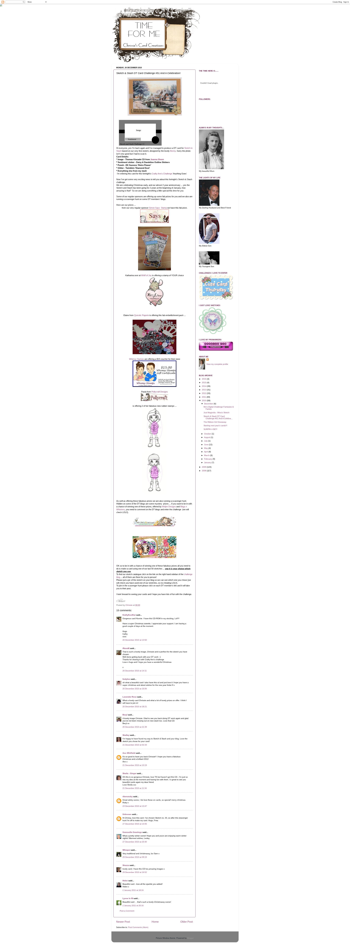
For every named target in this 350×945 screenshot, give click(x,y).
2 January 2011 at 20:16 (133, 906)
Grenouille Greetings (132, 832)
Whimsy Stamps (136, 359)
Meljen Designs (169, 507)
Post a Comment (127, 911)
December (209, 404)
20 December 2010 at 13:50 (134, 640)
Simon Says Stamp (157, 208)
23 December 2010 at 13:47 (134, 806)
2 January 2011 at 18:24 (133, 890)
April (206, 452)
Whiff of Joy (146, 275)
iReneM (125, 648)
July (206, 441)
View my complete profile (217, 364)
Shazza (125, 865)
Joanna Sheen (157, 159)
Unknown (126, 814)
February (208, 459)
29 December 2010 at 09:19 (134, 857)
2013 (204, 390)
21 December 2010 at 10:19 (134, 765)
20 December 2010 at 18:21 (134, 707)
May (206, 448)
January (208, 462)
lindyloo (126, 679)
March (207, 455)
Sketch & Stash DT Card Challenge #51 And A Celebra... (218, 417)
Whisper (126, 850)
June (206, 445)
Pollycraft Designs (159, 392)
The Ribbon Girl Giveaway (215, 422)
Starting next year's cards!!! (215, 426)
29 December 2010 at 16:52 (134, 872)
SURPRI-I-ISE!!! (210, 429)
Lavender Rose (129, 697)
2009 (204, 467)
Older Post (186, 921)
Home (155, 921)
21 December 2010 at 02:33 (134, 745)
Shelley (125, 735)
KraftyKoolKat (129, 615)
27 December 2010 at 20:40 (134, 842)
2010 (204, 401)
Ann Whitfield (128, 753)
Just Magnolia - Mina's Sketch (216, 413)
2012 (204, 393)
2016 (204, 379)
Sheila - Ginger (129, 773)
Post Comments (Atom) (138, 927)
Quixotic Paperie (141, 315)
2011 (204, 397)
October (208, 434)
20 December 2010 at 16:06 (134, 689)
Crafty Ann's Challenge (162, 174)
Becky (173, 151)
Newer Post (123, 921)
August (207, 437)
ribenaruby (127, 797)
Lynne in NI (127, 898)
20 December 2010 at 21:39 (134, 727)
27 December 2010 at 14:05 (134, 824)
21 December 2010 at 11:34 (134, 788)
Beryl (124, 715)
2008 (204, 471)
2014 (204, 386)
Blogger (190, 938)
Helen (125, 881)
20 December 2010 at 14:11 (134, 671)
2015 (204, 383)
